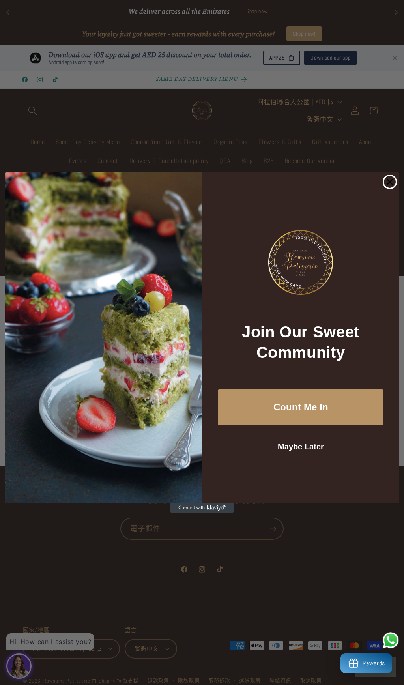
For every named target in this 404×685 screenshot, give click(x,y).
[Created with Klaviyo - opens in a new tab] (202, 508)
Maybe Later (301, 446)
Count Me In (300, 407)
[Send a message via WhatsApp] (391, 640)
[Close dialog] (389, 182)
